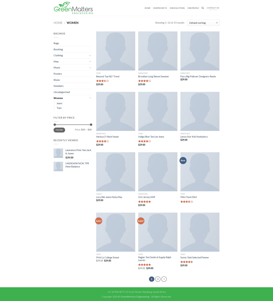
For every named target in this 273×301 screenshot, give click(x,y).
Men (56, 61)
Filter (59, 130)
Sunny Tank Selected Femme (194, 257)
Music (57, 67)
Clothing (58, 55)
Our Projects (160, 8)
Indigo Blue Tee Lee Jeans (151, 136)
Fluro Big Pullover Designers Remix (198, 76)
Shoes (57, 79)
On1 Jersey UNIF (146, 197)
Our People (193, 8)
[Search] (203, 8)
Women (58, 97)
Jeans (59, 103)
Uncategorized (62, 91)
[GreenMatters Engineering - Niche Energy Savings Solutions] (73, 7)
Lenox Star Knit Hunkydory (194, 136)
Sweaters (59, 85)
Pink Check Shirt (188, 197)
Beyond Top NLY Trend (107, 76)
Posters (58, 73)
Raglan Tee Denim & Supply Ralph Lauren (154, 259)
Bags (56, 43)
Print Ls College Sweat (107, 257)
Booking (58, 49)
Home (147, 8)
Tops (59, 108)
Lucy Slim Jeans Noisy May (109, 197)
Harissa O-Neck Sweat (107, 136)
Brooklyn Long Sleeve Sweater (153, 76)
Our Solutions (177, 8)
